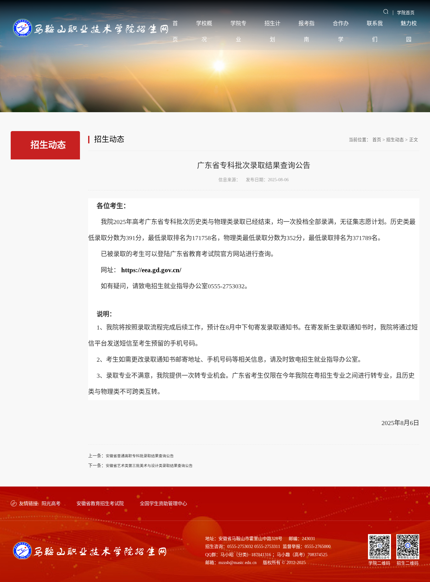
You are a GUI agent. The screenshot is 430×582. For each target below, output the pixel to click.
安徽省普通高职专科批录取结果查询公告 (140, 456)
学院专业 (238, 31)
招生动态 (395, 139)
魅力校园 (409, 31)
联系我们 (375, 31)
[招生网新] (90, 28)
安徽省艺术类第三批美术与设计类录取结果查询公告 (149, 466)
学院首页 (406, 12)
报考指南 (306, 31)
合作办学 (341, 31)
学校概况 (204, 31)
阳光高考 (51, 503)
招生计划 (272, 31)
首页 (175, 31)
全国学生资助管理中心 (163, 503)
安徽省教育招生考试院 (100, 503)
